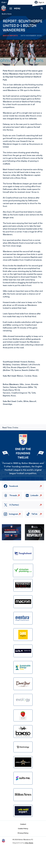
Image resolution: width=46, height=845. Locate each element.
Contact (23, 824)
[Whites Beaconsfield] (23, 715)
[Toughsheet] (23, 553)
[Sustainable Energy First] (23, 667)
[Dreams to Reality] (23, 762)
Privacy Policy (23, 833)
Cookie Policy (23, 828)
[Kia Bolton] (23, 651)
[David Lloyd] (23, 683)
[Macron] (23, 601)
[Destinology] (23, 747)
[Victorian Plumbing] (23, 570)
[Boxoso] (23, 731)
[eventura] (23, 618)
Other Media (29, 843)
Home (9, 14)
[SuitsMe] (23, 778)
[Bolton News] (23, 794)
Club (3, 2)
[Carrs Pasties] (23, 634)
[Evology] (23, 700)
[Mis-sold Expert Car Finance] (23, 811)
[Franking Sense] (23, 585)
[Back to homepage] (3, 8)
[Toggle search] (41, 8)
